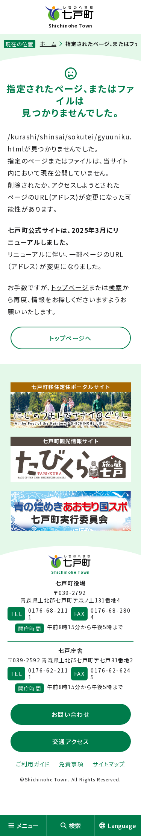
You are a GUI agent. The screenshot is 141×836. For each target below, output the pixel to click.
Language (122, 825)
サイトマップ (108, 764)
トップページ (70, 287)
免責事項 (71, 764)
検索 (116, 287)
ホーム (48, 43)
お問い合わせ (70, 714)
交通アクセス (70, 741)
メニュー (28, 825)
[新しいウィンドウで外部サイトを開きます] (71, 405)
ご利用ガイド (33, 764)
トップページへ (70, 337)
